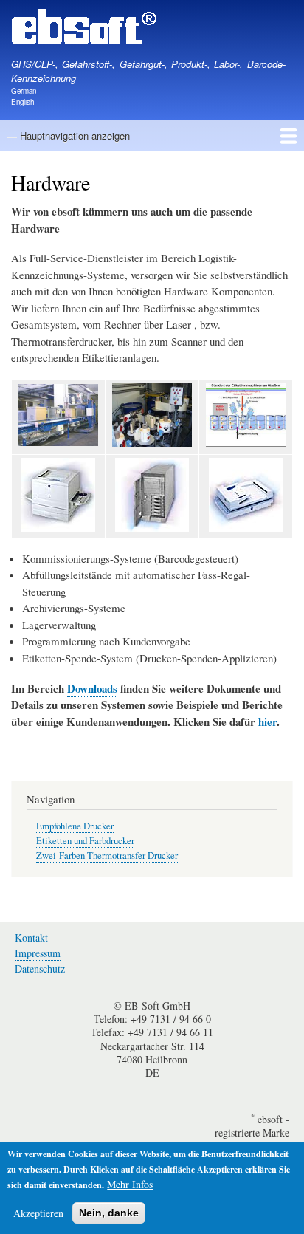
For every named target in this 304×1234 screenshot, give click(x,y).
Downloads (92, 688)
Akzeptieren (38, 1213)
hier (267, 721)
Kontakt (31, 937)
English (22, 102)
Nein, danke (109, 1212)
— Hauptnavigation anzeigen (68, 135)
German (23, 91)
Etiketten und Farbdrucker (85, 840)
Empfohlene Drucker (75, 826)
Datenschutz (40, 969)
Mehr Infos (130, 1184)
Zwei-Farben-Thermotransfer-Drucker (107, 855)
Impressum (38, 953)
